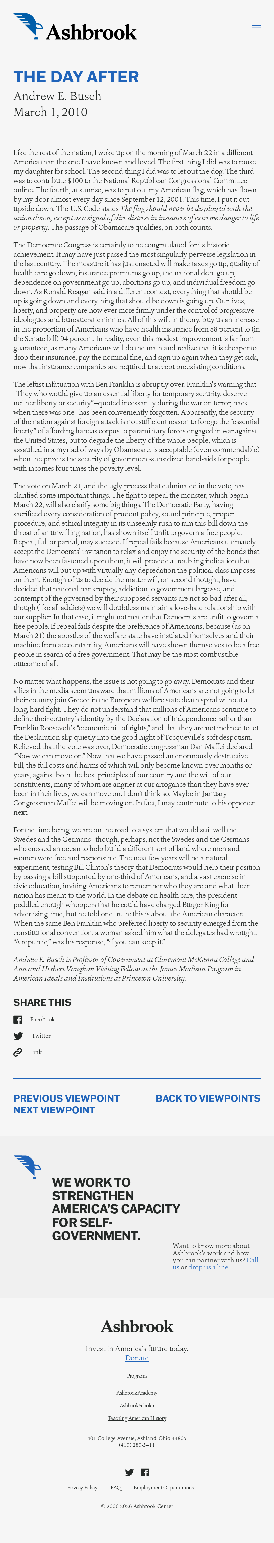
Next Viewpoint (54, 1110)
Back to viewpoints (208, 1098)
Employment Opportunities (163, 1487)
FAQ (115, 1487)
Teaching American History (137, 1418)
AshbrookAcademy (136, 1393)
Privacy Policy (82, 1487)
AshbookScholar (137, 1405)
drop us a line (208, 1267)
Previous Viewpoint (66, 1098)
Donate (137, 1358)
